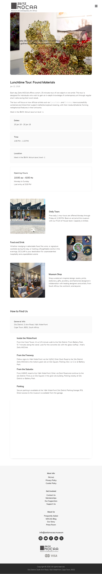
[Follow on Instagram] (41, 538)
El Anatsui (68, 102)
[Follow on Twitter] (61, 538)
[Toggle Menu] (96, 6)
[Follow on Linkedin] (56, 538)
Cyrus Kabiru (55, 102)
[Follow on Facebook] (51, 538)
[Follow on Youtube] (46, 538)
